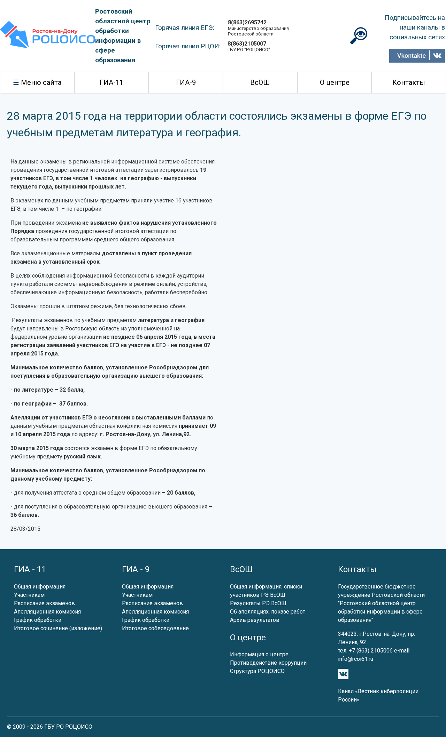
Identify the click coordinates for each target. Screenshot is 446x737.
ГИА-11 (111, 82)
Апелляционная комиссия (47, 611)
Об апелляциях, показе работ (267, 611)
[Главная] (47, 36)
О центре (334, 82)
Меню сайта (41, 82)
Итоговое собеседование (155, 628)
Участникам (29, 595)
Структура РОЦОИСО (257, 671)
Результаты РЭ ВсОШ (258, 603)
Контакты (408, 82)
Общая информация (40, 586)
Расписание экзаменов (44, 603)
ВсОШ (260, 82)
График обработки (37, 620)
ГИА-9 (186, 82)
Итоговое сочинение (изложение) (58, 628)
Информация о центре (259, 654)
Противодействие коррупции (268, 662)
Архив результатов (254, 620)
